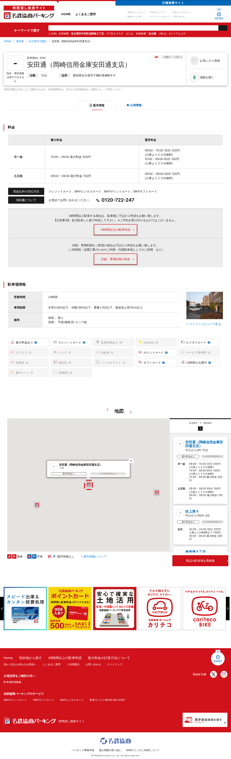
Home (8, 658)
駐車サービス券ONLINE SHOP (107, 699)
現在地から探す (30, 658)
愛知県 (20, 41)
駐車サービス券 (134, 16)
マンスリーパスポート (160, 16)
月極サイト (173, 3)
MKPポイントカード (137, 12)
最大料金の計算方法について (109, 658)
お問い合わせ (179, 16)
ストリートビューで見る (205, 324)
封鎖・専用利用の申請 (115, 259)
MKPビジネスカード (182, 12)
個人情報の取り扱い (110, 750)
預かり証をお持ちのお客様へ (20, 664)
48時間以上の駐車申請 (115, 229)
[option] (26, 608)
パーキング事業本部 (83, 750)
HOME (66, 14)
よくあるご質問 (85, 14)
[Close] (131, 460)
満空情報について (95, 556)
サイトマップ (114, 664)
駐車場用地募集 (12, 681)
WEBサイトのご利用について (142, 750)
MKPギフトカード (158, 12)
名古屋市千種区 (38, 41)
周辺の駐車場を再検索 (200, 560)
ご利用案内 (73, 664)
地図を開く (207, 77)
